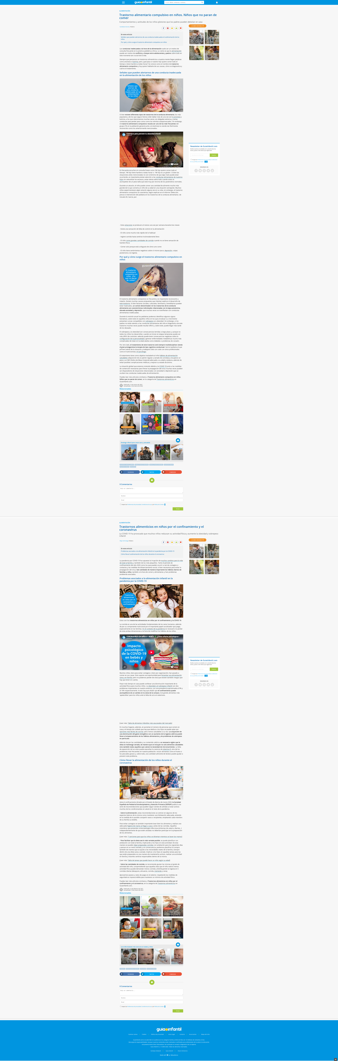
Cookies (144, 1034)
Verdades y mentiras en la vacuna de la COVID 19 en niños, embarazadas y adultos (151, 912)
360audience (174, 1055)
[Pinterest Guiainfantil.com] (200, 171)
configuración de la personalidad (132, 339)
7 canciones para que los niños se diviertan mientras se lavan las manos (155, 837)
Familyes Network (156, 1051)
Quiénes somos (132, 1034)
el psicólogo (141, 352)
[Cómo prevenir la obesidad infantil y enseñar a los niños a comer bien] (173, 434)
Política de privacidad (157, 1034)
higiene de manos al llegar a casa (139, 826)
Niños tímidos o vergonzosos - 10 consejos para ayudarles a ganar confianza (196, 56)
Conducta (167, 930)
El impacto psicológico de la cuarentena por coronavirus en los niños (129, 912)
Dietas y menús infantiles (141, 464)
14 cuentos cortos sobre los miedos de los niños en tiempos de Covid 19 (129, 934)
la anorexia (176, 117)
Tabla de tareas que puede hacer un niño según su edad (149, 860)
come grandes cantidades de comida (140, 240)
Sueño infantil (168, 908)
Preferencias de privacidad (134, 504)
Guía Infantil (169, 1051)
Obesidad (167, 424)
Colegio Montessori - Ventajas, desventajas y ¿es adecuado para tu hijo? (211, 55)
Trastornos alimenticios (165, 379)
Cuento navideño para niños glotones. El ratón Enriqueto (150, 430)
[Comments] (181, 28)
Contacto (182, 1034)
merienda (158, 871)
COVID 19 (162, 366)
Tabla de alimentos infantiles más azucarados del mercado (150, 723)
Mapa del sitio (205, 1034)
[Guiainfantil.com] (143, 3)
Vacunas (145, 907)
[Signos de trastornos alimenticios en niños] (130, 434)
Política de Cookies (159, 504)
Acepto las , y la (143, 504)
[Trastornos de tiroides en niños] (173, 412)
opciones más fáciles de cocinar (131, 732)
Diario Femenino (182, 1051)
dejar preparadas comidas (143, 845)
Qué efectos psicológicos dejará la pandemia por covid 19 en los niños (172, 934)
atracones (128, 225)
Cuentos (145, 426)
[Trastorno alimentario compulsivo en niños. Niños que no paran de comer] (151, 938)
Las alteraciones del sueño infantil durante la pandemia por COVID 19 (172, 912)
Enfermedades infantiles (132, 969)
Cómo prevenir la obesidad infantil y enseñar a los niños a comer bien (171, 430)
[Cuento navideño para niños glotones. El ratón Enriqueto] (151, 434)
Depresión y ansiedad (127, 908)
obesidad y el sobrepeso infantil (160, 686)
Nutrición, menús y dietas (127, 464)
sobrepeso (149, 321)
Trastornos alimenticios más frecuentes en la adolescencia (150, 408)
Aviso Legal (171, 1034)
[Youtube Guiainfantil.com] (212, 171)
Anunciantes (192, 1034)
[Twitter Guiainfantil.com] (208, 171)
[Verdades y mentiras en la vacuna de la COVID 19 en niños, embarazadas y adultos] (151, 916)
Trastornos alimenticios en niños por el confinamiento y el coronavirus (129, 408)
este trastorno (125, 303)
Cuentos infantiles (126, 930)
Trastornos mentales (170, 405)
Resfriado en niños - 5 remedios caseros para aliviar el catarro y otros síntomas (196, 40)
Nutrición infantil (147, 404)
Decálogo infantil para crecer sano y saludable (135, 442)
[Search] (202, 2)
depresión (168, 250)
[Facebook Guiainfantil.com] (196, 171)
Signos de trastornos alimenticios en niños (128, 430)
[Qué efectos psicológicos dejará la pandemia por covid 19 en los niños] (173, 938)
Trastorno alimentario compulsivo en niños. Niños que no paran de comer (150, 934)
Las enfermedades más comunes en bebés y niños (137, 947)
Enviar (178, 509)
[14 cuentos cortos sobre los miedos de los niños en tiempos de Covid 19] (130, 938)
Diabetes (122, 969)
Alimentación (124, 11)
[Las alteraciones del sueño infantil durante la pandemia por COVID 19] (173, 916)
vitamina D (167, 749)
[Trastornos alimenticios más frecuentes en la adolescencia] (151, 412)
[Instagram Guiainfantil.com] (204, 171)
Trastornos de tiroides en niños (172, 408)
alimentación (176, 51)
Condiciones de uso (147, 504)
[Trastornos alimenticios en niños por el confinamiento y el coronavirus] (130, 412)
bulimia (135, 62)
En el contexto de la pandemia (154, 629)
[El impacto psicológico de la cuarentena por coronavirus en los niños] (130, 916)
